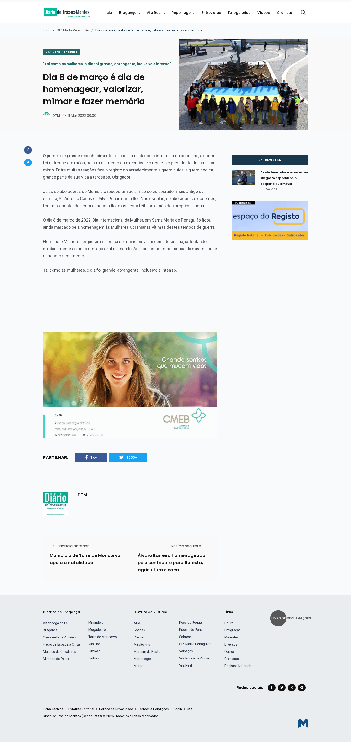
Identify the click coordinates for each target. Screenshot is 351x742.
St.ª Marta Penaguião (73, 30)
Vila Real (154, 12)
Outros (229, 652)
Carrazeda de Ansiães (59, 637)
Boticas (139, 630)
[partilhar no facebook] (28, 150)
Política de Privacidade (116, 709)
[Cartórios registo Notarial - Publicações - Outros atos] (270, 220)
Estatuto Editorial (81, 709)
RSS (190, 709)
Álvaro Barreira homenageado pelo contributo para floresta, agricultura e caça (171, 563)
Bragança (128, 12)
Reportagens (183, 12)
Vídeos (263, 12)
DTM (56, 115)
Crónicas (285, 12)
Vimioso (94, 651)
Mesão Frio (142, 644)
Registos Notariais (238, 666)
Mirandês (231, 637)
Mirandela (95, 622)
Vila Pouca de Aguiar (194, 658)
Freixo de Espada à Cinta (61, 644)
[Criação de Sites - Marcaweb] (303, 723)
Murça (138, 666)
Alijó (137, 623)
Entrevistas (211, 12)
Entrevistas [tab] (270, 159)
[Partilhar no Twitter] (28, 162)
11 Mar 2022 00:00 (82, 115)
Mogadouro (97, 630)
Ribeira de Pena (191, 630)
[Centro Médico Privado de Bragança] (130, 385)
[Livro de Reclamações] (291, 618)
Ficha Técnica (53, 709)
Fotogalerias (239, 12)
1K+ (93, 457)
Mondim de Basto (147, 652)
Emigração (232, 630)
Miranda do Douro (56, 659)
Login (178, 709)
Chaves (139, 637)
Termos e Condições (153, 709)
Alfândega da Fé (55, 623)
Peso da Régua (190, 622)
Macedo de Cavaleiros (59, 652)
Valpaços (186, 651)
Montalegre (142, 659)
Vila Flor (94, 644)
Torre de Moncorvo (102, 637)
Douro (229, 623)
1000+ (131, 457)
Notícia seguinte (186, 546)
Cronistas (231, 659)
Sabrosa (185, 637)
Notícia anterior (74, 546)
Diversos (230, 644)
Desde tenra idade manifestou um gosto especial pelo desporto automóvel (284, 178)
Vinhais (93, 658)
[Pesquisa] (303, 13)
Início (107, 12)
